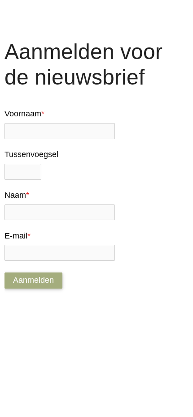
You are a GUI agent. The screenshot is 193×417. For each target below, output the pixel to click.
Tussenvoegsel (31, 154)
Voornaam (24, 113)
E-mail (17, 235)
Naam (16, 195)
